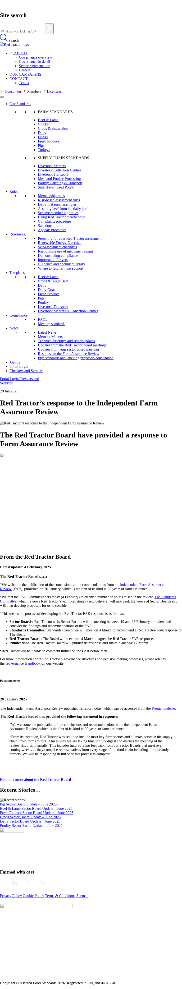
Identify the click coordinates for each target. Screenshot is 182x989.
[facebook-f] (2, 883)
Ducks (43, 137)
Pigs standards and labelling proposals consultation (76, 358)
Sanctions (45, 226)
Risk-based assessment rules (59, 200)
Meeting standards (51, 324)
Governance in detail (34, 62)
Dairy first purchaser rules (57, 204)
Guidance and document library (61, 264)
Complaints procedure (54, 221)
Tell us (24, 83)
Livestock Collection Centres (59, 170)
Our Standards (20, 104)
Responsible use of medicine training (65, 251)
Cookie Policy (33, 896)
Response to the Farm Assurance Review (68, 354)
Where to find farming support (60, 268)
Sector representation (34, 66)
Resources (17, 234)
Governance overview (35, 57)
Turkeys (44, 150)
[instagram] (14, 884)
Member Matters (50, 337)
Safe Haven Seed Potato (56, 187)
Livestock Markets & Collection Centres (68, 311)
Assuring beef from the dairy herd (63, 209)
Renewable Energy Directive (59, 243)
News (13, 328)
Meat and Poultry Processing (59, 179)
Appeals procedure (52, 230)
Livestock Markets (52, 166)
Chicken (44, 124)
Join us (14, 362)
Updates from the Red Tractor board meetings (72, 345)
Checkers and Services (26, 371)
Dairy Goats (47, 290)
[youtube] (29, 883)
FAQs (42, 319)
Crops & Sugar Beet (53, 128)
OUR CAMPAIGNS (25, 74)
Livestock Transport (53, 174)
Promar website (163, 708)
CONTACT (18, 79)
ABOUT (20, 53)
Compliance (18, 315)
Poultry (43, 302)
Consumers (13, 91)
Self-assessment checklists (57, 247)
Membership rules (51, 196)
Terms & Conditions (60, 896)
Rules (13, 191)
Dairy (42, 133)
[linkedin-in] (43, 883)
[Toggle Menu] (2, 97)
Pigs (41, 145)
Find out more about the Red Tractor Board (35, 779)
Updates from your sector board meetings (69, 349)
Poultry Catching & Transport (60, 183)
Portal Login (18, 366)
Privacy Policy (11, 896)
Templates (17, 273)
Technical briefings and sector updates (66, 341)
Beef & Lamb (48, 120)
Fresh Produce (48, 141)
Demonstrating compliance (58, 255)
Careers (24, 70)
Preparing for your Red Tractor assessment (69, 238)
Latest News (47, 332)
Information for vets (53, 260)
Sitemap (82, 896)
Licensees (54, 91)
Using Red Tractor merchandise (61, 217)
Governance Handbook (23, 663)
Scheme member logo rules (58, 213)
